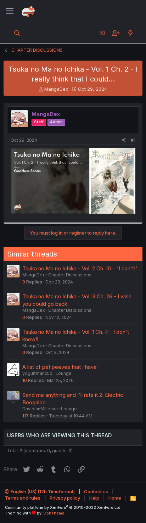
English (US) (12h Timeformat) (42, 491)
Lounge (64, 373)
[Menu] (9, 11)
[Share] (123, 140)
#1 (133, 140)
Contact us (96, 491)
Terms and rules (22, 498)
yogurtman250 (37, 373)
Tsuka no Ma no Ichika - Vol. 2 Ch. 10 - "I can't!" (80, 268)
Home (114, 498)
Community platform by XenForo (63, 507)
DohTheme (54, 513)
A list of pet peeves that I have (59, 367)
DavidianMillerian (40, 408)
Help (94, 498)
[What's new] (130, 33)
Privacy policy (65, 498)
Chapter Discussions (69, 274)
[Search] (17, 33)
